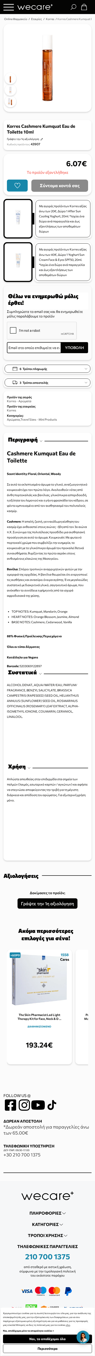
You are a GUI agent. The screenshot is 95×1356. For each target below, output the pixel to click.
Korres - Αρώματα (19, 401)
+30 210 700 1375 (21, 1154)
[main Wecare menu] (8, 7)
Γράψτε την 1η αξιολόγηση (23, 138)
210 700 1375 (47, 1256)
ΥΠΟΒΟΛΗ (74, 347)
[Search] (73, 7)
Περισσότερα (48, 1348)
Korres (11, 410)
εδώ (68, 1325)
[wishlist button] (17, 186)
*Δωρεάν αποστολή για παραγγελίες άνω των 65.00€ (46, 1129)
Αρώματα (13, 419)
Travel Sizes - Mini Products (39, 419)
